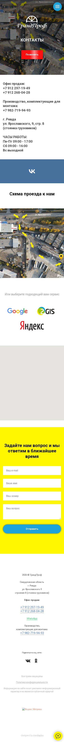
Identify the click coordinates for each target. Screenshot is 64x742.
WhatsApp (32, 618)
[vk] (32, 171)
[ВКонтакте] (28, 661)
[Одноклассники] (36, 661)
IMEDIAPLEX (38, 735)
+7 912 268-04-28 (16, 92)
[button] (32, 54)
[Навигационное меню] (57, 6)
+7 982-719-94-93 (17, 110)
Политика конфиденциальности (32, 682)
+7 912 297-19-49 (16, 88)
